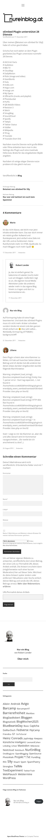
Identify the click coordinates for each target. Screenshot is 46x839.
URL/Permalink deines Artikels (16, 592)
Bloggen (26, 717)
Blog (20, 175)
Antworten (21, 253)
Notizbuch (19, 750)
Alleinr (6, 703)
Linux (14, 745)
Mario (12, 222)
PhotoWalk (8, 757)
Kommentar (7, 473)
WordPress (9, 778)
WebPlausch (10, 774)
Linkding (6, 745)
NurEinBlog (32, 750)
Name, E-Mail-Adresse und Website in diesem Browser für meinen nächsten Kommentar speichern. (22, 534)
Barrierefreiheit (14, 713)
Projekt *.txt (22, 757)
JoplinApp (28, 738)
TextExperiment (13, 770)
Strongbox (8, 766)
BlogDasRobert (11, 717)
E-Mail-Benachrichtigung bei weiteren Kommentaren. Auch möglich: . (23, 543)
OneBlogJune (8, 753)
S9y (10, 761)
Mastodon (23, 745)
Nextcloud (8, 750)
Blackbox (30, 713)
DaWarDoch (9, 730)
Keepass (38, 738)
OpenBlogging (21, 753)
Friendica (7, 734)
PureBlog (35, 757)
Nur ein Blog (16, 310)
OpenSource (35, 753)
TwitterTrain (29, 770)
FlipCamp (34, 730)
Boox (26, 725)
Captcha (34, 725)
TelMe (18, 766)
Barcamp (9, 708)
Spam (23, 761)
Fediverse (23, 730)
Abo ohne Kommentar (10, 545)
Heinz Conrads (13, 738)
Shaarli (17, 762)
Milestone (35, 745)
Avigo (25, 703)
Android (15, 703)
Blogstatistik (9, 721)
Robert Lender (22, 265)
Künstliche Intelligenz (14, 742)
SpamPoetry (33, 761)
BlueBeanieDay (13, 726)
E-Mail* (5, 510)
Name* (5, 499)
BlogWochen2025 (27, 721)
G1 (13, 734)
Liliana (13, 350)
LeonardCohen (33, 742)
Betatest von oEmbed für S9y (16, 189)
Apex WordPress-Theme (15, 836)
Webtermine (25, 774)
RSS (4, 761)
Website (5, 520)
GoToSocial (21, 734)
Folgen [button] (39, 801)
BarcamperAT (23, 708)
